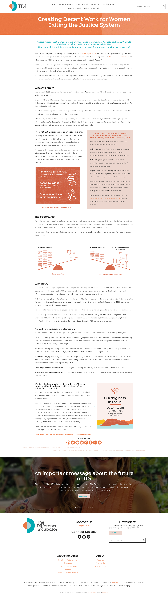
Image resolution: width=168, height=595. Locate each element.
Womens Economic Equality (119, 57)
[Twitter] (73, 443)
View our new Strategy (54, 435)
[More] (100, 443)
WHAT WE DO (82, 4)
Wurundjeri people (119, 582)
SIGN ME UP (115, 533)
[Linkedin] (82, 443)
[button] (136, 407)
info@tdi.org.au (83, 526)
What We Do (100, 563)
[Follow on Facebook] (79, 537)
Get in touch (39, 435)
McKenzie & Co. (92, 592)
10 (92, 507)
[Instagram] (95, 443)
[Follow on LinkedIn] (84, 537)
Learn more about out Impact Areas (77, 435)
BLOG (86, 8)
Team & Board (100, 566)
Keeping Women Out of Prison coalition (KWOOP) (105, 198)
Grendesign (105, 592)
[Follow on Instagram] (88, 537)
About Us (100, 560)
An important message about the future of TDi (83, 476)
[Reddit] (77, 443)
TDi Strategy (109, 4)
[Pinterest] (86, 443)
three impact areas (89, 54)
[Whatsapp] (91, 443)
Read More (84, 496)
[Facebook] (68, 443)
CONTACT (95, 8)
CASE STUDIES (74, 8)
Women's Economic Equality (67, 572)
